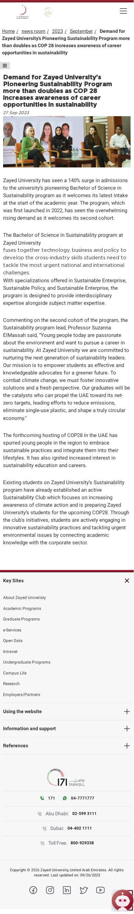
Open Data (13, 640)
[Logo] (22, 12)
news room (33, 31)
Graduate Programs (21, 619)
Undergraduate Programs (26, 662)
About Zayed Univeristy (24, 597)
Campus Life (14, 673)
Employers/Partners (21, 694)
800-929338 (82, 843)
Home (8, 31)
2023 (57, 31)
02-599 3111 (84, 813)
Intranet (10, 651)
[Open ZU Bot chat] (122, 900)
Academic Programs (22, 608)
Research (11, 683)
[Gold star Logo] (48, 12)
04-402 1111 (80, 828)
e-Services (12, 630)
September (81, 31)
